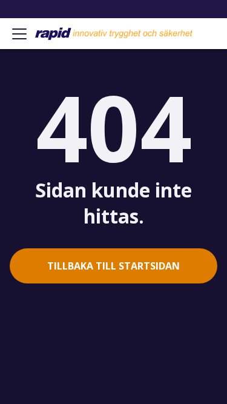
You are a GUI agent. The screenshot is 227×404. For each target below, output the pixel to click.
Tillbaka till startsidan (113, 266)
